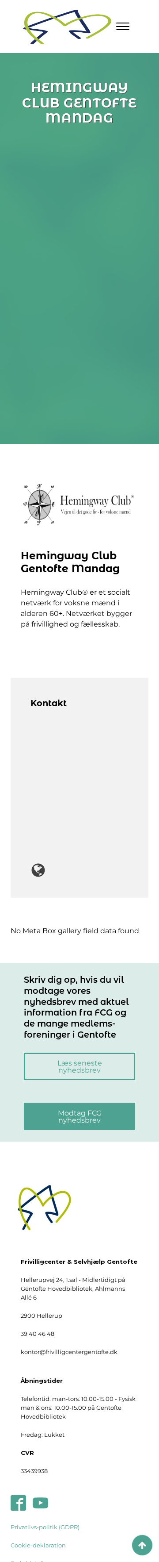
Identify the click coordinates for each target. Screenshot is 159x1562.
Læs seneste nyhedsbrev (79, 1066)
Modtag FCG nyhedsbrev (80, 1116)
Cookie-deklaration (38, 1545)
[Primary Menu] (123, 26)
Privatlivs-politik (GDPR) (45, 1527)
